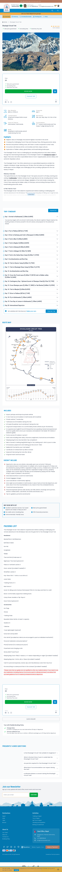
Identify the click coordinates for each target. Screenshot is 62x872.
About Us (4, 834)
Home (5, 22)
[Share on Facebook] (5, 102)
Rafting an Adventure (38, 824)
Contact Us (5, 837)
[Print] (56, 101)
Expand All (53, 210)
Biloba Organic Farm (38, 847)
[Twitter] (7, 846)
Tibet (3, 820)
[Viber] (18, 846)
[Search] (52, 10)
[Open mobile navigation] (58, 10)
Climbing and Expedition (39, 822)
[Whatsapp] (14, 846)
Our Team (5, 832)
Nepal (3, 816)
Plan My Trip (31, 96)
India (3, 818)
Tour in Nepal (36, 818)
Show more (31, 194)
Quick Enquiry (31, 719)
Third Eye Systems (55, 854)
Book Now (28, 91)
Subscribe (34, 795)
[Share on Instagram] (11, 102)
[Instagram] (11, 846)
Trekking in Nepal (37, 816)
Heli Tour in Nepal (37, 820)
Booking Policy (6, 839)
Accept (16, 870)
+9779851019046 (41, 838)
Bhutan (4, 822)
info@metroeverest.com (47, 6)
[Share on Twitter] (8, 102)
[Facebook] (3, 846)
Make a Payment (52, 847)
